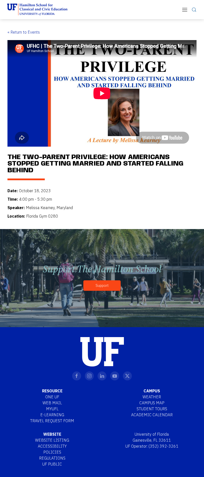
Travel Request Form (52, 420)
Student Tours (152, 408)
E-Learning (52, 414)
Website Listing (52, 440)
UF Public (52, 464)
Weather (152, 396)
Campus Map (151, 402)
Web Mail (52, 402)
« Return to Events (23, 32)
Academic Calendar (152, 414)
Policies (52, 452)
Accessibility (52, 446)
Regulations (52, 458)
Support (102, 285)
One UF (52, 396)
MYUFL (52, 408)
